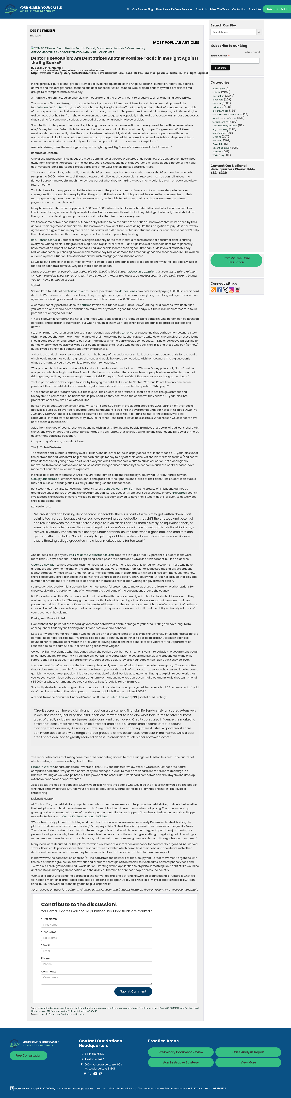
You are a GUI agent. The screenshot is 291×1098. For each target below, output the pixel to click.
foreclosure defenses (224, 118)
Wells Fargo (219, 155)
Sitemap (78, 1088)
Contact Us (239, 9)
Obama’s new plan (43, 565)
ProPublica (178, 493)
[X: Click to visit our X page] (89, 1074)
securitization (61, 1011)
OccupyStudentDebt (45, 479)
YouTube (85, 305)
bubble (44, 1014)
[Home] (128, 9)
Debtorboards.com (75, 291)
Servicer (217, 151)
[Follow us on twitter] (225, 289)
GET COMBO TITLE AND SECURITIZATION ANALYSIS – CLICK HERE (72, 52)
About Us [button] (201, 9)
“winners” (43, 107)
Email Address (220, 55)
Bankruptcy (219, 88)
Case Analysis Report (248, 1052)
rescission (41, 1011)
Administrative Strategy (181, 1062)
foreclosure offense (128, 1008)
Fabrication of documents (227, 114)
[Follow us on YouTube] (237, 289)
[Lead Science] (19, 1088)
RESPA (50, 1011)
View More (248, 1062)
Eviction (65, 1014)
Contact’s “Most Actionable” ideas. (85, 816)
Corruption (54, 1014)
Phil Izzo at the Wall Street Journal (91, 555)
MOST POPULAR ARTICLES (176, 42)
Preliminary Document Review (181, 1052)
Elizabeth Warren (42, 767)
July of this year (120, 697)
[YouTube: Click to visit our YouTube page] (95, 1074)
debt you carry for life (118, 489)
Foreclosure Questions (225, 125)
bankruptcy (43, 1008)
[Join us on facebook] (219, 289)
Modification (219, 133)
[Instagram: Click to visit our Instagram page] (100, 1074)
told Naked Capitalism (141, 272)
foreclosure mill (221, 122)
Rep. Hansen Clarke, (44, 240)
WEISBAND (92, 1011)
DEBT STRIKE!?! (42, 30)
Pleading (217, 140)
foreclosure (91, 1008)
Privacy (89, 1088)
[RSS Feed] (213, 289)
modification (186, 1008)
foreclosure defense (108, 1008)
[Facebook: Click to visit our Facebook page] (85, 1074)
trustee (82, 1011)
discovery (218, 99)
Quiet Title (218, 144)
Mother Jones (127, 291)
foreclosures (145, 1008)
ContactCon (62, 107)
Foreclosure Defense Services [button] (174, 9)
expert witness (220, 110)
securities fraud (77, 1014)
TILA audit (73, 1011)
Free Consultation (28, 1056)
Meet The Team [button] (219, 9)
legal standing (220, 129)
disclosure (79, 1008)
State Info (255, 9)
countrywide (66, 1008)
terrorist (127, 333)
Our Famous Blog (142, 9)
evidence (218, 107)
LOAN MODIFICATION (169, 1008)
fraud (155, 1008)
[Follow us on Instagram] (231, 289)
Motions (217, 136)
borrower (54, 1008)
